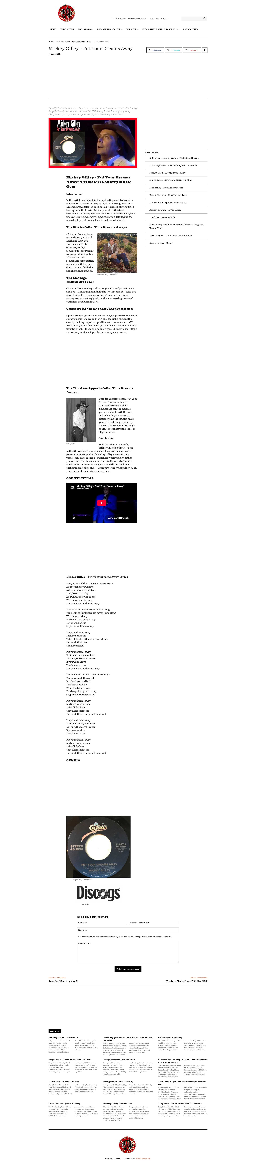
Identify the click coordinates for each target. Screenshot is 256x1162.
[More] (204, 50)
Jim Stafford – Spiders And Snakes (167, 202)
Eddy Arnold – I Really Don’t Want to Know (70, 1059)
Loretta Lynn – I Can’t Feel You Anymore (170, 235)
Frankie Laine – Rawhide (162, 217)
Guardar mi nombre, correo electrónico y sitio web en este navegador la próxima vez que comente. (126, 936)
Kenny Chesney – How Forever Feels (168, 194)
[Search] (204, 19)
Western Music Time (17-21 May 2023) (186, 980)
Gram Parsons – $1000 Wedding (64, 1103)
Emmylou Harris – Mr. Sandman (119, 1059)
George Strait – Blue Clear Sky (118, 1081)
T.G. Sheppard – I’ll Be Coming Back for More (173, 165)
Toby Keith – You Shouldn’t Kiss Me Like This (179, 1103)
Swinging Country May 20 (63, 980)
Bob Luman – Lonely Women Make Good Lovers (174, 157)
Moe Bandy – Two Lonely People (166, 187)
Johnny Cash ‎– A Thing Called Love (168, 172)
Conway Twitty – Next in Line (117, 1103)
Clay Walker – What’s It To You (64, 1081)
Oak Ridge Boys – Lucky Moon (63, 1037)
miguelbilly (56, 54)
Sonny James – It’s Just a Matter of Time (170, 180)
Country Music (63, 41)
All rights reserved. (143, 1158)
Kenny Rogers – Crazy (160, 242)
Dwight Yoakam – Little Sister (165, 209)
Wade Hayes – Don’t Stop (170, 1037)
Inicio (51, 41)
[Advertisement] (128, 78)
